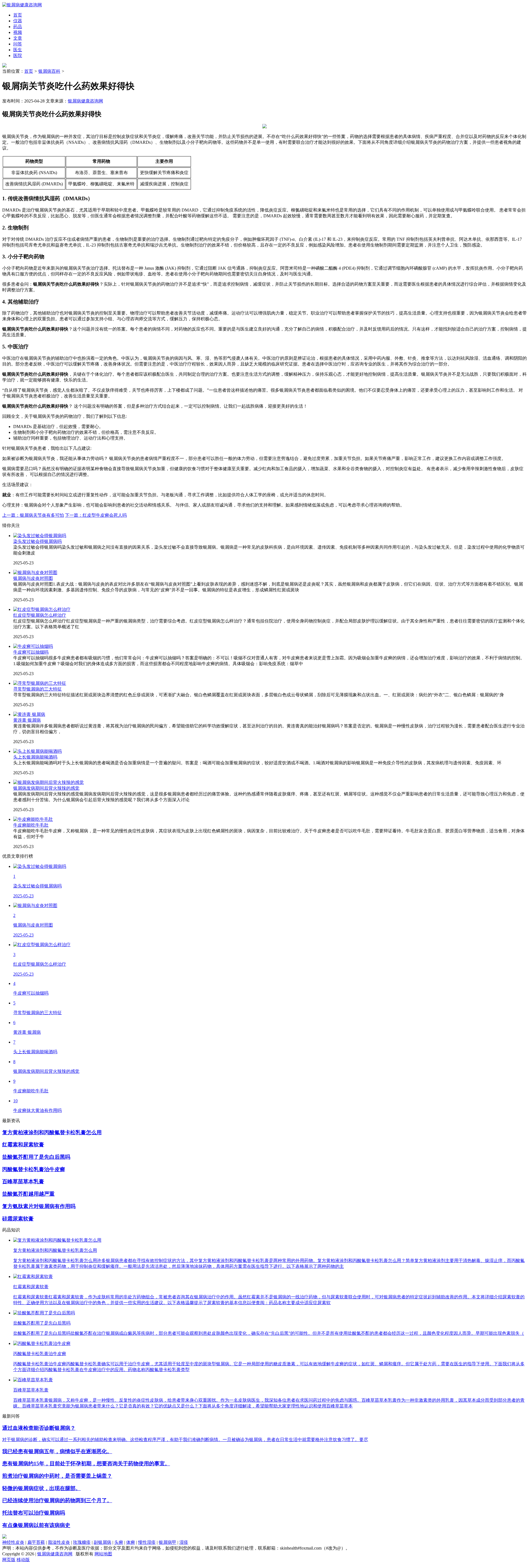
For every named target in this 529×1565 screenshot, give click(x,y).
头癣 (118, 1542)
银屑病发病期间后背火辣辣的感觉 (46, 788)
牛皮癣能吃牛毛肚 (30, 825)
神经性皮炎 (13, 1542)
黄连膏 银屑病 (27, 720)
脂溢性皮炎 (59, 1542)
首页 (28, 71)
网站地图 (103, 1554)
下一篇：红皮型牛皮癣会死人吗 (96, 515)
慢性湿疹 (147, 1542)
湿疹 (183, 1542)
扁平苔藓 (36, 1542)
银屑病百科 (49, 71)
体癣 (130, 1542)
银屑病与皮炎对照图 (33, 578)
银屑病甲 (167, 1542)
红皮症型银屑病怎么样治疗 (39, 615)
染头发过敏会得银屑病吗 (37, 541)
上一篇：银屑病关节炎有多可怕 (33, 515)
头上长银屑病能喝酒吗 (35, 757)
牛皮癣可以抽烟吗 (30, 652)
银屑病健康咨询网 (85, 101)
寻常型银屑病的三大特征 (37, 689)
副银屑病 (102, 1542)
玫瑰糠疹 (82, 1542)
